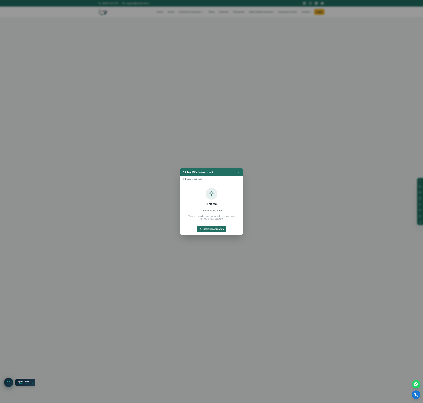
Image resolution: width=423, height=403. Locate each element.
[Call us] (416, 394)
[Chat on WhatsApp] (416, 384)
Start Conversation (213, 228)
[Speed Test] (8, 382)
